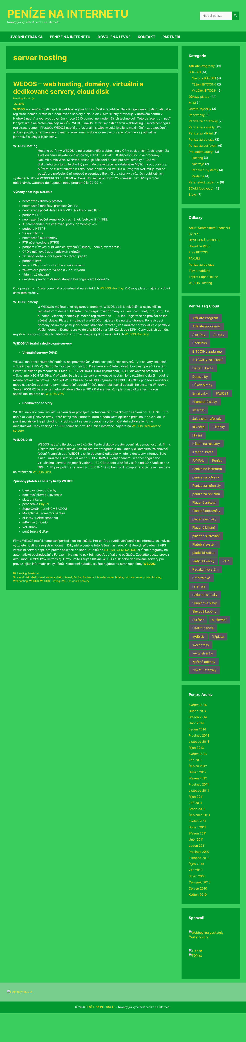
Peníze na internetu (94, 577)
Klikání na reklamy (206, 443)
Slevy (192, 194)
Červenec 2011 (199, 815)
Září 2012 (195, 760)
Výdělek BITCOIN (204, 90)
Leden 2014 (197, 729)
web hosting (153, 577)
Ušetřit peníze (203, 628)
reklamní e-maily (204, 595)
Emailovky (200, 393)
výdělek (198, 636)
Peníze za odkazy (201, 139)
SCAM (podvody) (201, 188)
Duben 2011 (197, 827)
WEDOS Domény (137, 334)
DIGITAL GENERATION (120, 550)
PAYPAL (198, 460)
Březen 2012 (198, 778)
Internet (67, 577)
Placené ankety (204, 502)
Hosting (18, 98)
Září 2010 (195, 870)
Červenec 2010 (200, 882)
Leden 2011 (197, 845)
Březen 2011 (197, 833)
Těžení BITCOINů (204, 84)
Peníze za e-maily (201, 127)
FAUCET (222, 393)
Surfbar (198, 620)
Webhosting (20, 580)
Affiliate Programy (202, 66)
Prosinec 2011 (199, 784)
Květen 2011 (197, 821)
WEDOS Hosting (111, 288)
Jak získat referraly (207, 418)
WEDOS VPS (55, 394)
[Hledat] (235, 16)
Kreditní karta (202, 452)
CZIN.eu (194, 234)
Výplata (218, 636)
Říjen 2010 (196, 864)
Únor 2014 (196, 723)
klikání (197, 435)
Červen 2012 (198, 766)
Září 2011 (195, 803)
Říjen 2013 (196, 748)
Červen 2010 (198, 888)
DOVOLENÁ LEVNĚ (114, 37)
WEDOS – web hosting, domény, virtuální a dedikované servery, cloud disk (78, 87)
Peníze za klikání (201, 133)
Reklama (198, 176)
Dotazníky (200, 377)
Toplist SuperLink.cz (203, 277)
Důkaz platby (202, 385)
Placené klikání (203, 527)
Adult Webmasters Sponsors (209, 228)
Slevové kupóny (204, 611)
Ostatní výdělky (200, 109)
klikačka (198, 427)
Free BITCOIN (198, 252)
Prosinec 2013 (199, 735)
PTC (226, 561)
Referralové (201, 578)
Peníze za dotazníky (203, 121)
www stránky (202, 653)
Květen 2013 (198, 754)
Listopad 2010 (199, 858)
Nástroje (29, 98)
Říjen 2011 (196, 796)
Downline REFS (200, 246)
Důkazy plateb (199, 96)
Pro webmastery (201, 152)
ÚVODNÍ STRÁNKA (26, 37)
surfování (219, 620)
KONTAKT (146, 37)
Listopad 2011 (199, 790)
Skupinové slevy (204, 603)
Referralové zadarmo (204, 182)
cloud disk (23, 577)
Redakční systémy (205, 170)
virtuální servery (135, 577)
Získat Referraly (204, 670)
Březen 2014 (198, 717)
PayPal (44, 504)
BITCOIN (195, 72)
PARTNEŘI (171, 37)
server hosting (115, 577)
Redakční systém (205, 569)
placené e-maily (204, 519)
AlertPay (198, 335)
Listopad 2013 (199, 741)
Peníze (77, 577)
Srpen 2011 (197, 809)
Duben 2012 (197, 772)
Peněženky (197, 115)
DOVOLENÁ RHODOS (204, 240)
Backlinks (199, 343)
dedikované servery (43, 577)
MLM (192, 103)
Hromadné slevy (204, 402)
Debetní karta (202, 368)
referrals (198, 586)
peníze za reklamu (206, 494)
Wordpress (200, 645)
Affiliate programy (206, 326)
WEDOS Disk (42, 472)
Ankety (218, 335)
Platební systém (204, 544)
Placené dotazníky (206, 511)
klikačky (219, 427)
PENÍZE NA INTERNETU (67, 13)
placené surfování (206, 536)
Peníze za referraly (206, 485)
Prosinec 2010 (199, 852)
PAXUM (194, 258)
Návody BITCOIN (204, 78)
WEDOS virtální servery (75, 580)
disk (58, 577)
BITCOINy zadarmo (207, 351)
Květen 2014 (198, 705)
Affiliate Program (205, 318)
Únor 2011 (196, 839)
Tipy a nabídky (199, 271)
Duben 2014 (197, 711)
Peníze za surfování (203, 145)
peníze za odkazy (205, 477)
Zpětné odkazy (203, 662)
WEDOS (19, 109)
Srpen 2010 (197, 876)
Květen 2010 (198, 894)
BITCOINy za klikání (207, 360)
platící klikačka (203, 553)
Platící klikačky (203, 561)
